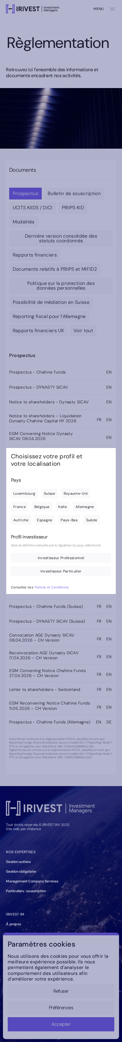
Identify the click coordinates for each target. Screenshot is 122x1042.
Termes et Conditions (51, 587)
